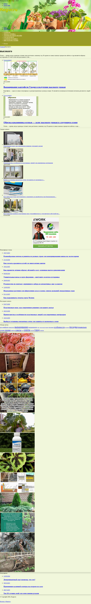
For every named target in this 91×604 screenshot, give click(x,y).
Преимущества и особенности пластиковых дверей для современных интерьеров (28, 163)
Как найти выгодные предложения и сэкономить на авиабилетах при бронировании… (30, 197)
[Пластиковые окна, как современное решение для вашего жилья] (13, 144)
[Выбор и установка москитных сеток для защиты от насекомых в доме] (13, 178)
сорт (23, 330)
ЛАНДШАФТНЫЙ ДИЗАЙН (13, 35)
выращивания (32, 327)
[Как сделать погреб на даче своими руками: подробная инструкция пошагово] (17, 372)
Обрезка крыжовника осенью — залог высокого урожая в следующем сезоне (41, 122)
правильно (82, 327)
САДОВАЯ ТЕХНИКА (11, 39)
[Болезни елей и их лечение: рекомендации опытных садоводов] (17, 551)
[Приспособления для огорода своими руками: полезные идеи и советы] (17, 571)
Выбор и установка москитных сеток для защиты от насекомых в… (24, 180)
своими (8, 330)
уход (37, 329)
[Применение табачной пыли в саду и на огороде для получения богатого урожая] (17, 412)
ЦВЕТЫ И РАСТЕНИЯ (11, 40)
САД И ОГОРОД (9, 37)
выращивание (21, 327)
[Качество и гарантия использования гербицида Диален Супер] (17, 452)
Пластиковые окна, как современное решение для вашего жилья (23, 146)
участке (42, 330)
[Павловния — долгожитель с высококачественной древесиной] (17, 432)
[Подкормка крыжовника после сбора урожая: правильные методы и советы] (17, 531)
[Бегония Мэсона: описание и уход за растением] (17, 472)
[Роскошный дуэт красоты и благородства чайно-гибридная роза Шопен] (17, 352)
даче (38, 327)
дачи (41, 327)
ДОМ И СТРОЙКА (10, 34)
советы (18, 330)
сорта (27, 329)
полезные (67, 327)
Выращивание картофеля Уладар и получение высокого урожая (35, 87)
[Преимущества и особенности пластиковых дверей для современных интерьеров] (13, 161)
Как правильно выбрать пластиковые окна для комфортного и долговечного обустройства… (32, 213)
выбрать (5, 327)
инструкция (45, 327)
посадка (73, 327)
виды (1, 327)
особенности (59, 327)
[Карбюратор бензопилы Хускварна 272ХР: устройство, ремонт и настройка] (17, 392)
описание (50, 327)
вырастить (11, 327)
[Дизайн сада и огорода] (9, 25)
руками (2, 330)
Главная (2, 47)
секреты (13, 330)
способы (32, 330)
